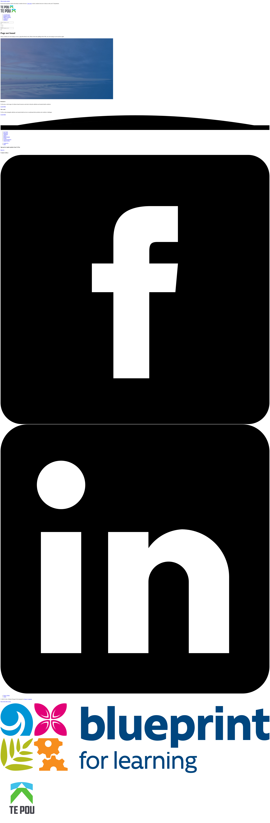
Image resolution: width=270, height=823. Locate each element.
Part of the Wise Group (6, 701)
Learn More (3, 106)
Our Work (5, 132)
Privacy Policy (6, 695)
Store (4, 144)
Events (4, 138)
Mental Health (6, 137)
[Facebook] (135, 423)
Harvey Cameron (28, 699)
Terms (4, 696)
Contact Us (5, 143)
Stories (4, 135)
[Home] (135, 9)
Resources (5, 133)
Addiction (5, 134)
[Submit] (1, 24)
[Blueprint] (135, 772)
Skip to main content (5, 1)
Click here (29, 3)
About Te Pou (6, 140)
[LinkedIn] (135, 693)
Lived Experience (7, 139)
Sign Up (2, 150)
